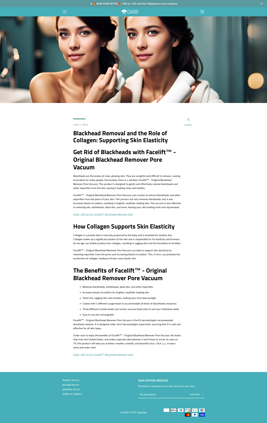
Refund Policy (70, 385)
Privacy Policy (70, 380)
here (164, 343)
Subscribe (195, 394)
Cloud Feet (142, 412)
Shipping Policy (71, 389)
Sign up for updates (153, 380)
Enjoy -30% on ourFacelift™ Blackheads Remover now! (103, 214)
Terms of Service (72, 394)
